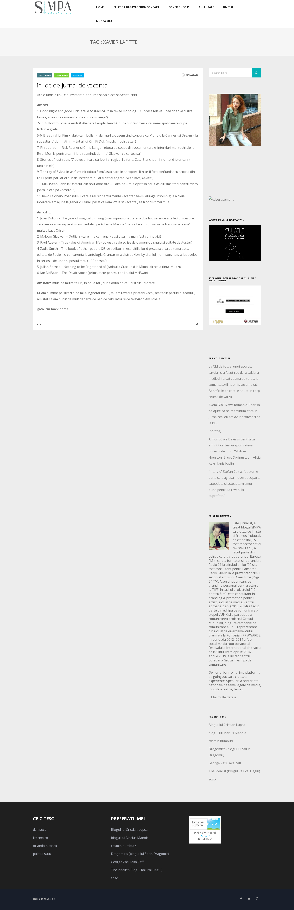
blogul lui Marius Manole (227, 733)
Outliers (75, 236)
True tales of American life (81, 242)
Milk (45, 184)
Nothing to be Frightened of (85, 267)
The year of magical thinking (83, 218)
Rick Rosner (70, 147)
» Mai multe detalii (222, 697)
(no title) (215, 431)
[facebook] (241, 899)
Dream (187, 135)
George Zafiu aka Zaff (225, 763)
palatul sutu (42, 854)
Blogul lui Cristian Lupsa (227, 725)
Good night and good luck (59, 111)
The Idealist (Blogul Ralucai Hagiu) (234, 771)
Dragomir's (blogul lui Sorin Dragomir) (140, 854)
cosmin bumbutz (221, 741)
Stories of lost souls (55, 159)
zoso (212, 779)
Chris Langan (93, 147)
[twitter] (249, 899)
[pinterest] (257, 899)
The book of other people (80, 248)
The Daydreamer (75, 273)
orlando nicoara (45, 846)
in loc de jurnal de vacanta (72, 85)
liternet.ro (40, 838)
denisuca (39, 829)
